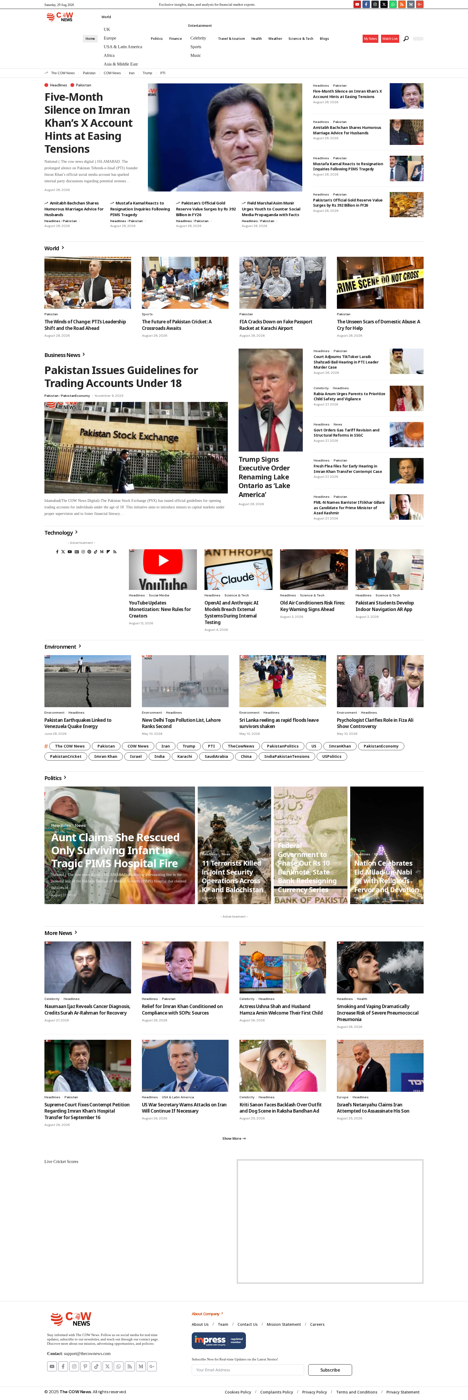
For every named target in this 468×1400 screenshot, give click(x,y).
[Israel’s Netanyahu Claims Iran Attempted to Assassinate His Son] (380, 1066)
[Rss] (115, 552)
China (246, 756)
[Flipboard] (108, 552)
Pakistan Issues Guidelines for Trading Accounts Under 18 (121, 376)
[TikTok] (96, 552)
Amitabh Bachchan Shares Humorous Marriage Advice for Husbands (74, 208)
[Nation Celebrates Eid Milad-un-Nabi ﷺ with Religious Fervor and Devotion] (387, 845)
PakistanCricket (66, 756)
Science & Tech (237, 595)
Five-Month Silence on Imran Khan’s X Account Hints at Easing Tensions (88, 122)
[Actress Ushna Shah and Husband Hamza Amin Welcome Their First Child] (282, 967)
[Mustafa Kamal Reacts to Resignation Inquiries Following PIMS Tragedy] (407, 168)
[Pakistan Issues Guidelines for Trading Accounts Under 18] (136, 447)
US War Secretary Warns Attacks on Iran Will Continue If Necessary (184, 1108)
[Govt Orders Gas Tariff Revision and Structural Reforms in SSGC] (407, 434)
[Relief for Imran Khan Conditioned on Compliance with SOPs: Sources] (185, 967)
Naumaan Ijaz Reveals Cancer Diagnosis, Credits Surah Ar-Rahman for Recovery (87, 1009)
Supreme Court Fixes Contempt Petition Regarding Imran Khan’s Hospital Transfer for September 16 (86, 1111)
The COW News (63, 73)
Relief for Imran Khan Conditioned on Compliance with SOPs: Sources (182, 1009)
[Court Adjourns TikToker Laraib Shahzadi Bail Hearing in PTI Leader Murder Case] (407, 361)
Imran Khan (105, 756)
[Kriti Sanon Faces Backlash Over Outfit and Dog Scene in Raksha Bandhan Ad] (282, 1066)
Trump (147, 73)
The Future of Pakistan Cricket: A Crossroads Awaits (177, 325)
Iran (132, 73)
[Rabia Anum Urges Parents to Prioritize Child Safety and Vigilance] (407, 398)
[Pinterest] (89, 552)
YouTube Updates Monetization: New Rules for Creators (160, 609)
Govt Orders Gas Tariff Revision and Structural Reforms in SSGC (346, 432)
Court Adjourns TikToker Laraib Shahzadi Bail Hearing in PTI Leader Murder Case (346, 362)
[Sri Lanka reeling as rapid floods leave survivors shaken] (282, 681)
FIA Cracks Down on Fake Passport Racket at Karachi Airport (275, 325)
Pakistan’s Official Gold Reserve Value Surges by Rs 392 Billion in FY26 (206, 208)
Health (362, 999)
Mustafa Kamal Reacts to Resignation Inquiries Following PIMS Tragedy (140, 208)
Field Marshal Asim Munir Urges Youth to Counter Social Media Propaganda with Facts (271, 208)
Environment (54, 712)
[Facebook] (57, 552)
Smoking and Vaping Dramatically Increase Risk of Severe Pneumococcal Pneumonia (377, 1012)
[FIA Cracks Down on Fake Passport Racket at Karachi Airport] (282, 283)
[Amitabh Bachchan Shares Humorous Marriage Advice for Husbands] (407, 132)
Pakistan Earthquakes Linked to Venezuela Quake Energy (78, 723)
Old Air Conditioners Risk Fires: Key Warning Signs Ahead (312, 606)
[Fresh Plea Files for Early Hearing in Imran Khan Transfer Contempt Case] (407, 470)
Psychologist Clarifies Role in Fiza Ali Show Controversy (375, 723)
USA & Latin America (178, 1097)
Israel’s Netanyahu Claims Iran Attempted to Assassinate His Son (373, 1108)
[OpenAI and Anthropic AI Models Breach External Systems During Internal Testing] (238, 569)
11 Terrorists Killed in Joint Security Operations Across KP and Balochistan (233, 876)
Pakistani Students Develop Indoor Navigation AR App (385, 606)
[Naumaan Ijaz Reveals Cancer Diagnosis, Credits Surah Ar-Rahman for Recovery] (87, 967)
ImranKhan (340, 746)
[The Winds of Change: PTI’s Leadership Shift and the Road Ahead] (87, 283)
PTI (162, 73)
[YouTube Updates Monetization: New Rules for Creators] (163, 569)
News (338, 424)
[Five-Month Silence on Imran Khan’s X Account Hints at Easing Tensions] (225, 137)
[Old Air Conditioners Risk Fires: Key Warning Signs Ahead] (314, 569)
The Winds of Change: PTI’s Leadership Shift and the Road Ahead (85, 325)
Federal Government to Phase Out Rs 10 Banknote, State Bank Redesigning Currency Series (307, 867)
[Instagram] (375, 4)
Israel (136, 756)
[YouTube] (69, 552)
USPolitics (332, 756)
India (159, 756)
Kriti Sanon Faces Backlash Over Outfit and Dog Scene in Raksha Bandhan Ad (280, 1108)
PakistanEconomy (75, 396)
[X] (63, 552)
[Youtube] (357, 4)
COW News (112, 73)
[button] (390, 39)
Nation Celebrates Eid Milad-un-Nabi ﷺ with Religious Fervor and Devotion (386, 876)
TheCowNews (241, 746)
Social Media (159, 595)
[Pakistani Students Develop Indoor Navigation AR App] (390, 569)
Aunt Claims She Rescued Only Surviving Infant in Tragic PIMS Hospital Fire (115, 850)
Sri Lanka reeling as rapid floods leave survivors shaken (278, 723)
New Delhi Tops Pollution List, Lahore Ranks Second (181, 723)
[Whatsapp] (393, 4)
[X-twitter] (384, 4)
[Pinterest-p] (85, 1366)
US (313, 746)
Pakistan (89, 73)
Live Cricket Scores (61, 1161)
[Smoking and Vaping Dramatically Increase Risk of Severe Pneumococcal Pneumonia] (380, 967)
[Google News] (76, 552)
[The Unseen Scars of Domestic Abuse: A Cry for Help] (380, 283)
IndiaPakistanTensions (287, 756)
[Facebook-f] (366, 4)
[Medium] (102, 552)
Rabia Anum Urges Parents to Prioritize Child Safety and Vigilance (349, 396)
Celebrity (321, 388)
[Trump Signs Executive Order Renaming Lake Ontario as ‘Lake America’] (271, 400)
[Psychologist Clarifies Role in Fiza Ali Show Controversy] (380, 681)
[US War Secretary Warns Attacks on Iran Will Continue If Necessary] (185, 1066)
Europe (343, 1097)
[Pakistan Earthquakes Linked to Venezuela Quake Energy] (87, 681)
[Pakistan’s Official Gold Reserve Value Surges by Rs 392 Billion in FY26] (407, 204)
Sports (147, 314)
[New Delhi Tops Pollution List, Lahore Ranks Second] (185, 681)
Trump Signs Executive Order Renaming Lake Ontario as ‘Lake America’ (264, 476)
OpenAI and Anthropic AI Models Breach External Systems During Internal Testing (231, 612)
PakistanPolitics (283, 746)
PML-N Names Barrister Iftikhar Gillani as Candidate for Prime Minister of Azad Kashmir (349, 507)
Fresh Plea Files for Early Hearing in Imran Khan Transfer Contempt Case (348, 468)
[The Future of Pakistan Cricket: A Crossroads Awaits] (185, 283)
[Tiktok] (96, 1366)
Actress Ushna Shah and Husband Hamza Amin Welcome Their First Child (281, 1009)
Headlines (58, 85)
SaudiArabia (216, 756)
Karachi (184, 756)
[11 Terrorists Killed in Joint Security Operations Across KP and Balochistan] (234, 845)
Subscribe (330, 1370)
